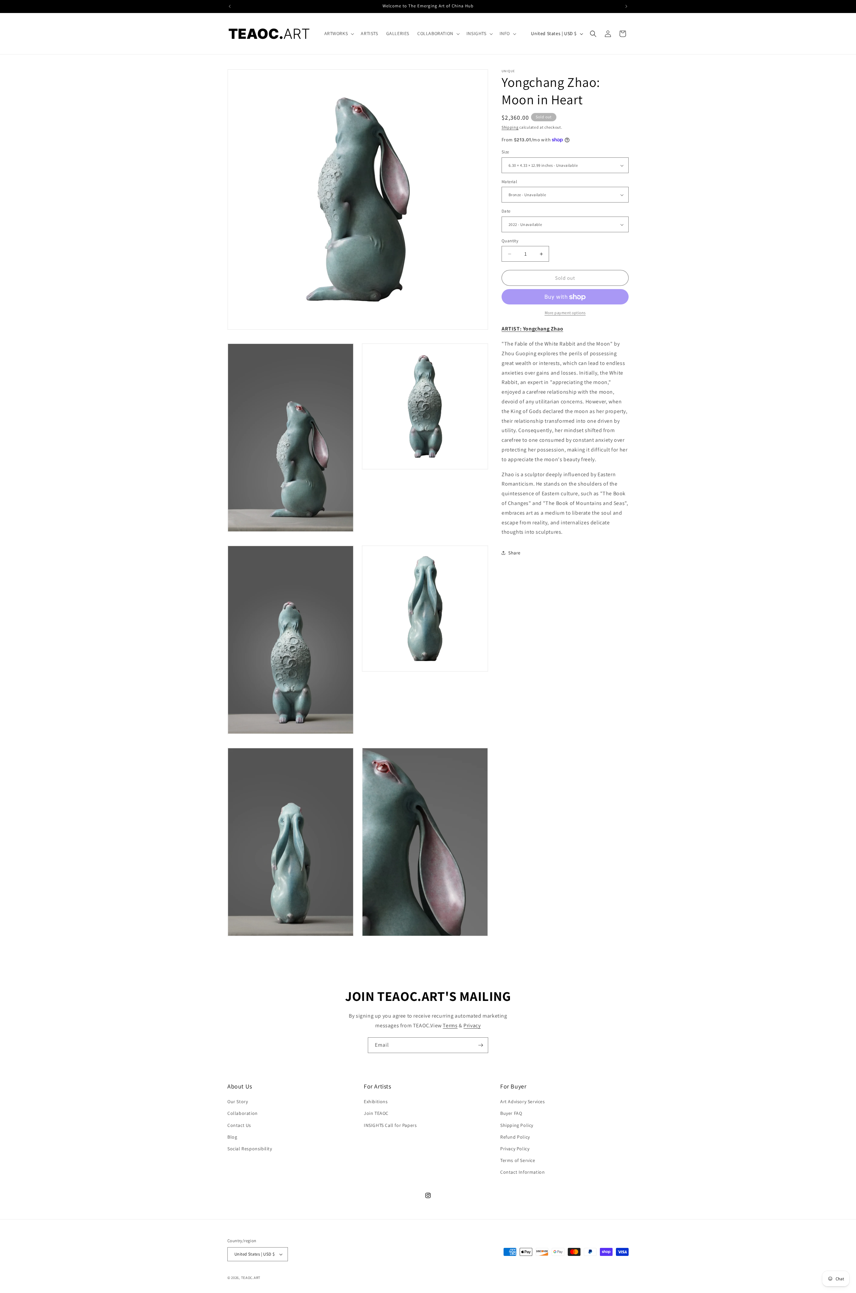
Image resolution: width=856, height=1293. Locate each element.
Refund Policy (515, 1137)
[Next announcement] (626, 6)
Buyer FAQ (511, 1113)
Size (505, 152)
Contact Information (522, 1172)
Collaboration (242, 1113)
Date (506, 211)
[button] (338, 33)
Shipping (510, 127)
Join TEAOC (376, 1113)
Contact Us (239, 1125)
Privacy (471, 1025)
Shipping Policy (516, 1125)
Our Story (237, 1101)
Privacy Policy (514, 1149)
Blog (232, 1137)
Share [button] (514, 553)
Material (509, 181)
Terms (450, 1025)
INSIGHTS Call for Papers (390, 1125)
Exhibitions (376, 1101)
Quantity (510, 241)
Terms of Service (517, 1160)
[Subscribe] (480, 1045)
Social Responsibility (249, 1149)
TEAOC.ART (250, 1277)
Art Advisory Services (522, 1101)
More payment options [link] (565, 312)
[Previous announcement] (229, 6)
